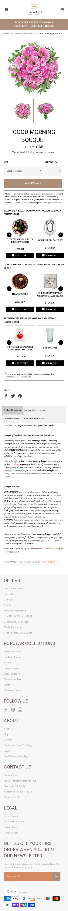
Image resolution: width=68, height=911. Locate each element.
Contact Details (12, 797)
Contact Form (11, 775)
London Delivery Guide (34, 410)
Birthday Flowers (13, 651)
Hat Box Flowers (12, 657)
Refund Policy (11, 816)
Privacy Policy (11, 827)
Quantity (51, 162)
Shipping (30, 152)
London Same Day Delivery (18, 632)
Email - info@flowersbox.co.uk (20, 780)
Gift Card (9, 599)
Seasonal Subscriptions (15, 610)
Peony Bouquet (11, 668)
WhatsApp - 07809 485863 (18, 791)
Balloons (8, 662)
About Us (9, 729)
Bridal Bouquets (12, 674)
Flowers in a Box (12, 679)
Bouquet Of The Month (16, 622)
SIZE (6, 162)
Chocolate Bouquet (13, 690)
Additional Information (33, 418)
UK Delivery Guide (12, 418)
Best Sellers (9, 594)
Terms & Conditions (14, 821)
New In (7, 605)
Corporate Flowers (13, 588)
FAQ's (7, 751)
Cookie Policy (11, 832)
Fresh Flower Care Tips (16, 756)
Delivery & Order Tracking (18, 745)
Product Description (12, 410)
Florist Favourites (13, 627)
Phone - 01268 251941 (15, 786)
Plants (7, 684)
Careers (8, 739)
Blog (6, 734)
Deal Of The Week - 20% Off (19, 616)
